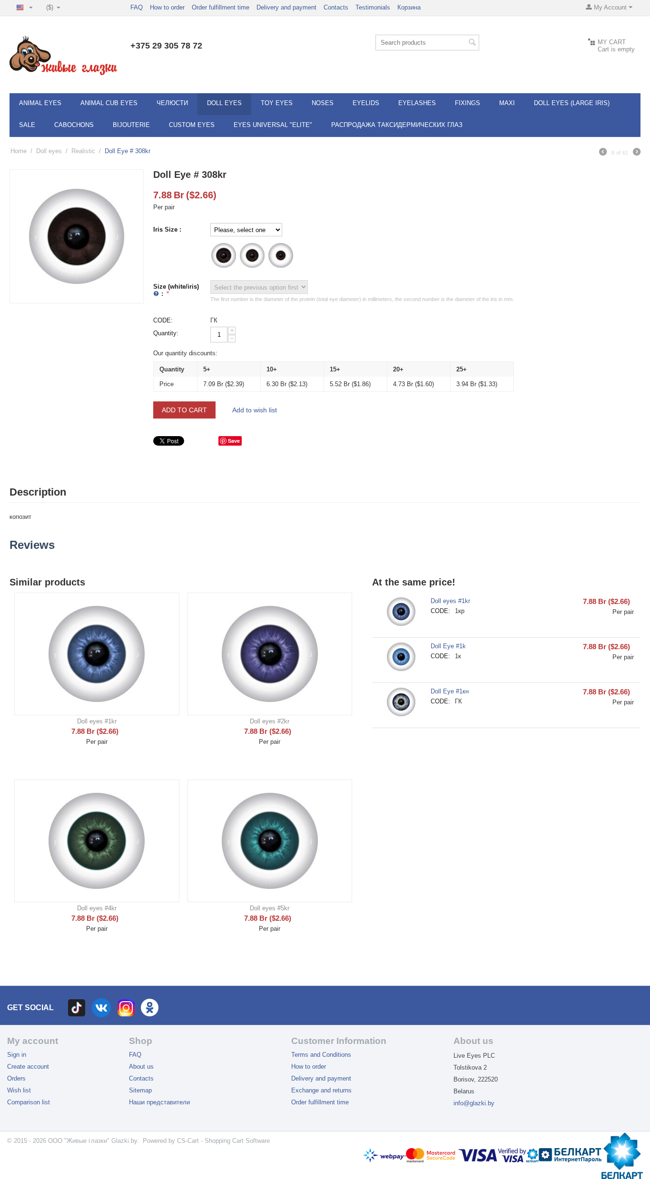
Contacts (336, 7)
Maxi (507, 103)
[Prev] (603, 153)
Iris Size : (167, 229)
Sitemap (140, 1090)
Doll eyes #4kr (97, 908)
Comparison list (28, 1102)
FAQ (136, 7)
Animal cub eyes (109, 103)
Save (234, 440)
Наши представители (159, 1102)
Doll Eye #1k (448, 646)
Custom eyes (192, 124)
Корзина (409, 7)
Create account (28, 1066)
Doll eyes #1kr (97, 721)
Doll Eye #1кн (450, 691)
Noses (323, 103)
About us (141, 1066)
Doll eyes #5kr (269, 908)
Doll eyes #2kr (269, 721)
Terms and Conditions (321, 1054)
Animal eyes (40, 103)
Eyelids (366, 103)
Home (18, 151)
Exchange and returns (321, 1090)
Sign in (16, 1054)
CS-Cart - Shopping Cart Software (223, 1140)
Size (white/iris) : (176, 290)
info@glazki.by (473, 1103)
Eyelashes (417, 103)
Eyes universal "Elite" (273, 124)
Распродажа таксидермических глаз (397, 124)
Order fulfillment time (220, 7)
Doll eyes (224, 103)
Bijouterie (131, 124)
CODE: (163, 320)
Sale (27, 124)
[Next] (636, 153)
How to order (167, 7)
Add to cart (184, 410)
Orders (16, 1078)
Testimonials (372, 7)
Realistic (83, 151)
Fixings (467, 103)
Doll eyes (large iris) (572, 103)
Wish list (19, 1090)
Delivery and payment (286, 7)
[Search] (472, 43)
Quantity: (165, 333)
